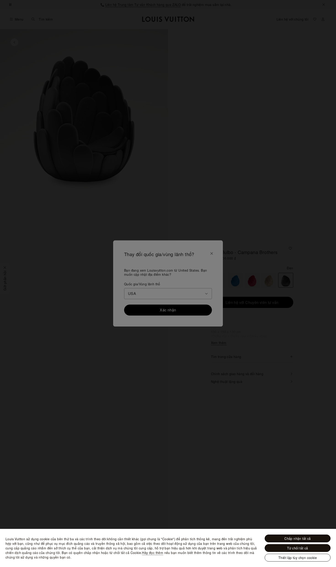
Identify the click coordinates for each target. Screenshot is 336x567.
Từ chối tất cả (297, 548)
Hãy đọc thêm (152, 552)
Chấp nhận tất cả (297, 538)
